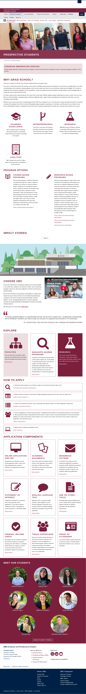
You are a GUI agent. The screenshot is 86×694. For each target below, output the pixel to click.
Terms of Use (20, 691)
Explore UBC (43, 20)
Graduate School (7, 60)
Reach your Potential (33, 20)
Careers (39, 681)
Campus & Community (43, 14)
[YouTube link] (61, 654)
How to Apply (52, 20)
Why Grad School (21, 20)
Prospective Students (15, 14)
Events (39, 680)
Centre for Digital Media (66, 682)
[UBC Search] (79, 1)
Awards (54, 14)
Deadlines (70, 14)
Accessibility (37, 691)
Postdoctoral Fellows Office (40, 655)
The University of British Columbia (8, 4)
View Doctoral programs (62, 225)
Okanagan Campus (65, 676)
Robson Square (64, 680)
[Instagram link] (52, 654)
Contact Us (7, 658)
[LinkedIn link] (56, 654)
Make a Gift (40, 683)
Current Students (28, 14)
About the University (42, 676)
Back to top (7, 666)
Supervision (63, 14)
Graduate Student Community (38, 658)
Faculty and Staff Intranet (40, 662)
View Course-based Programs (23, 207)
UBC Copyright (28, 691)
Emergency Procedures (9, 691)
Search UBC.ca (41, 685)
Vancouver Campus (65, 674)
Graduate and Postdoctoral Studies (43, 647)
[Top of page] (5, 20)
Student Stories (11, 22)
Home (6, 14)
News (38, 678)
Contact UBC (40, 674)
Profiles (20, 666)
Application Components (63, 20)
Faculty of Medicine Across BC (68, 684)
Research (25, 666)
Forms (6, 17)
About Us (18, 17)
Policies (12, 17)
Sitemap (14, 666)
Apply (81, 14)
